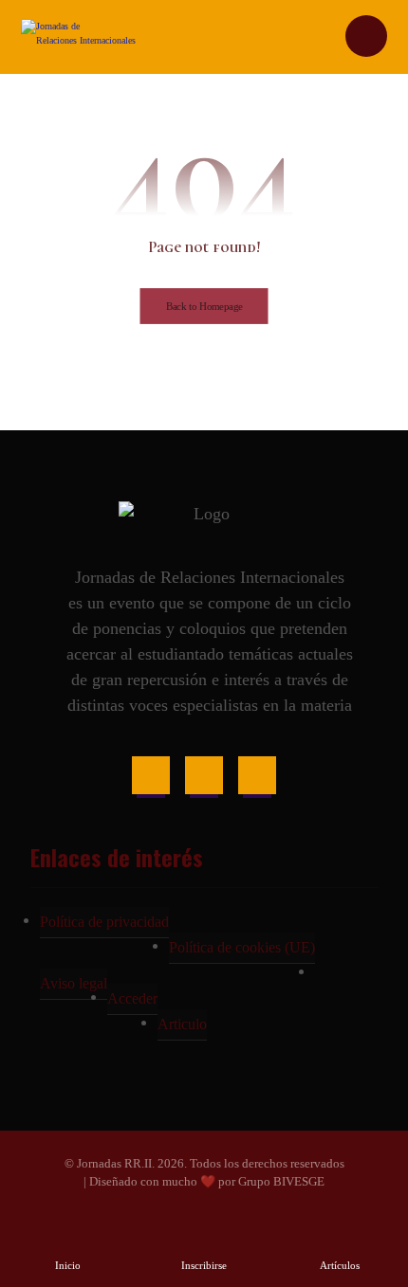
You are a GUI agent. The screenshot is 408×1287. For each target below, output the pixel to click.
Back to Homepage (204, 306)
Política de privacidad (104, 922)
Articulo (182, 1024)
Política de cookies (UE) (242, 947)
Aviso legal (73, 983)
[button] (151, 775)
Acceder (132, 998)
